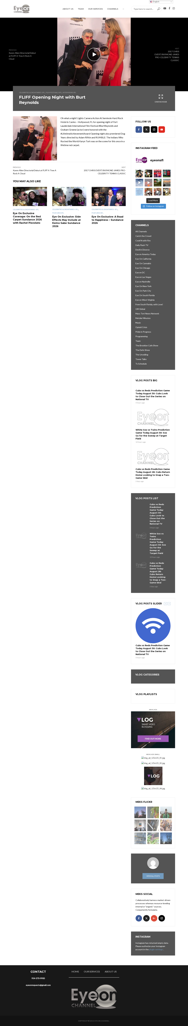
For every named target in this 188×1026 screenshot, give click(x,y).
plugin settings (156, 949)
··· (123, 9)
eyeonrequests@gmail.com (38, 985)
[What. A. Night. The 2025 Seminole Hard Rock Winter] (148, 173)
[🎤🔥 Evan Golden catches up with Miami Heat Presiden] (148, 192)
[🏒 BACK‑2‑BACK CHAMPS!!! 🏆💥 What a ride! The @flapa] (157, 173)
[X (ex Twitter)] (146, 129)
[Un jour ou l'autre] (140, 825)
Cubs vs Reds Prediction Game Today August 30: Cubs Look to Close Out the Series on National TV (153, 395)
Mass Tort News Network (147, 313)
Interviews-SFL (69, 92)
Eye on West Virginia (145, 300)
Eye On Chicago (142, 268)
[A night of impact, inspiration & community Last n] (139, 173)
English (155, 2)
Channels (112, 9)
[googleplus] (154, 918)
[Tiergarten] (166, 812)
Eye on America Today (145, 254)
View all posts (153, 876)
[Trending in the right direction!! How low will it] (167, 173)
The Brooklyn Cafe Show (146, 345)
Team (81, 9)
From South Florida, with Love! (149, 304)
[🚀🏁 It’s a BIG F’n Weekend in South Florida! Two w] (139, 182)
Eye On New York (143, 286)
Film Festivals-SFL (54, 92)
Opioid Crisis (141, 327)
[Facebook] (139, 129)
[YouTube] (161, 129)
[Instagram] (154, 129)
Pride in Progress (143, 332)
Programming (141, 336)
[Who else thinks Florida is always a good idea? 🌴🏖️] (167, 182)
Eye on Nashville (142, 281)
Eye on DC (140, 272)
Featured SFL (58, 213)
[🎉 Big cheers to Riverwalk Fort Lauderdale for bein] (157, 182)
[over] (153, 825)
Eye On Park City (143, 290)
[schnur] (140, 838)
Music (138, 322)
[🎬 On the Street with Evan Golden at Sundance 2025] (167, 192)
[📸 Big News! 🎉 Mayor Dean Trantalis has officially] (139, 192)
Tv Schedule (141, 363)
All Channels (141, 231)
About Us (68, 9)
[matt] (166, 838)
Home (75, 971)
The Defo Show (142, 350)
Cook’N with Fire (143, 240)
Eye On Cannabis (143, 263)
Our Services (95, 9)
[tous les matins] (140, 812)
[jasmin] (153, 812)
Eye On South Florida (145, 295)
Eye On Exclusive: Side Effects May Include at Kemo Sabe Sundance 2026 (66, 221)
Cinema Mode (161, 102)
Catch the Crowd (143, 236)
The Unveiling (141, 354)
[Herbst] (166, 825)
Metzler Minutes (143, 318)
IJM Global (140, 309)
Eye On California (143, 259)
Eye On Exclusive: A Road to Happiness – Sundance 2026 (108, 219)
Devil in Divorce (142, 249)
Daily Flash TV (141, 245)
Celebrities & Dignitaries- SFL (32, 92)
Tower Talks (141, 359)
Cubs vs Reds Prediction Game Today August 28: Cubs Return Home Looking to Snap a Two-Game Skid (153, 473)
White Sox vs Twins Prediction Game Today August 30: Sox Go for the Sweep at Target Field (153, 434)
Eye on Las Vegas (143, 277)
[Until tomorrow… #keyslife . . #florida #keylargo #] (148, 182)
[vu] (153, 838)
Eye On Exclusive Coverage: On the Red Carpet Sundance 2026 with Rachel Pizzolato (27, 218)
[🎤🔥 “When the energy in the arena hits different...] (157, 192)
